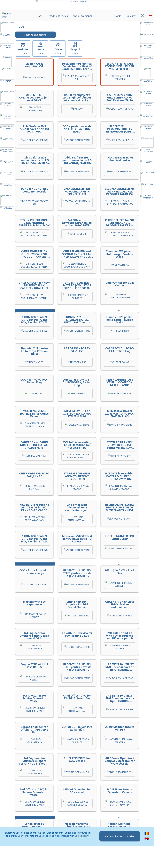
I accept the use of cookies (119, 836)
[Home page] (8, 16)
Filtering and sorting (35, 34)
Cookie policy (81, 835)
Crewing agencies (57, 16)
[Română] (147, 834)
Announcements (82, 16)
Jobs (40, 16)
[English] (147, 839)
